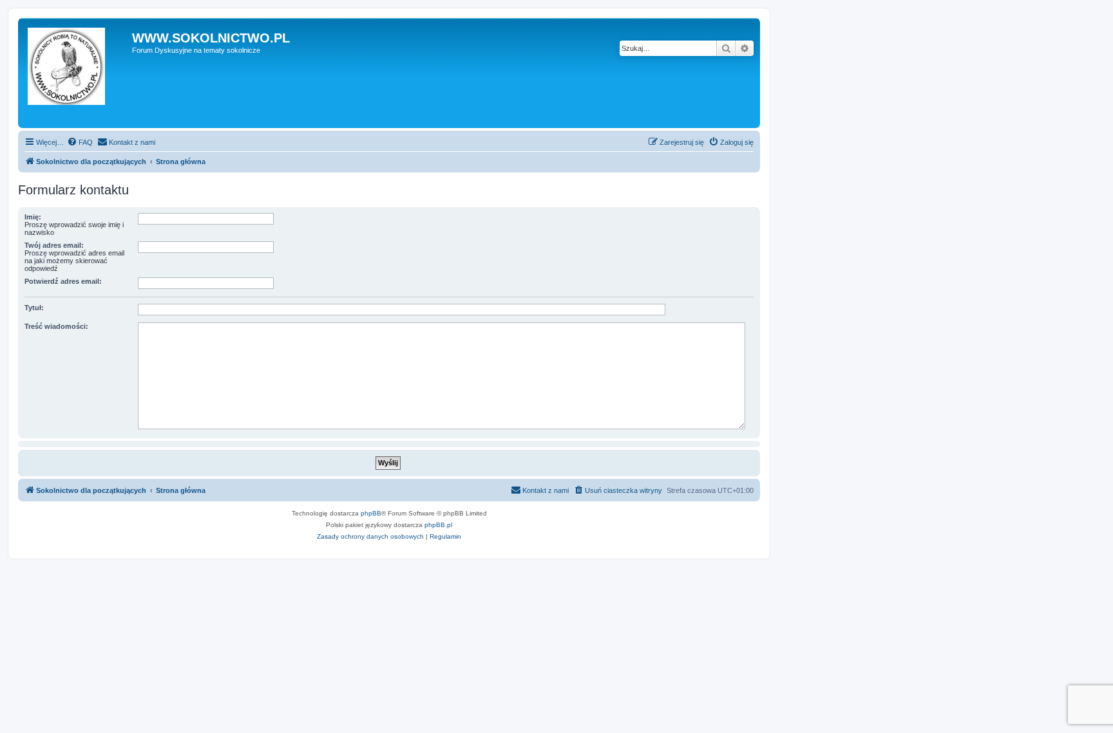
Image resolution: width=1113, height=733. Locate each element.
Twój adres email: (54, 245)
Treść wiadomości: (56, 326)
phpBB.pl (438, 524)
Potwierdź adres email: (63, 281)
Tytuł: (34, 307)
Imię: (32, 217)
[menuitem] (80, 142)
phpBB (371, 513)
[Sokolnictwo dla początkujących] (76, 73)
